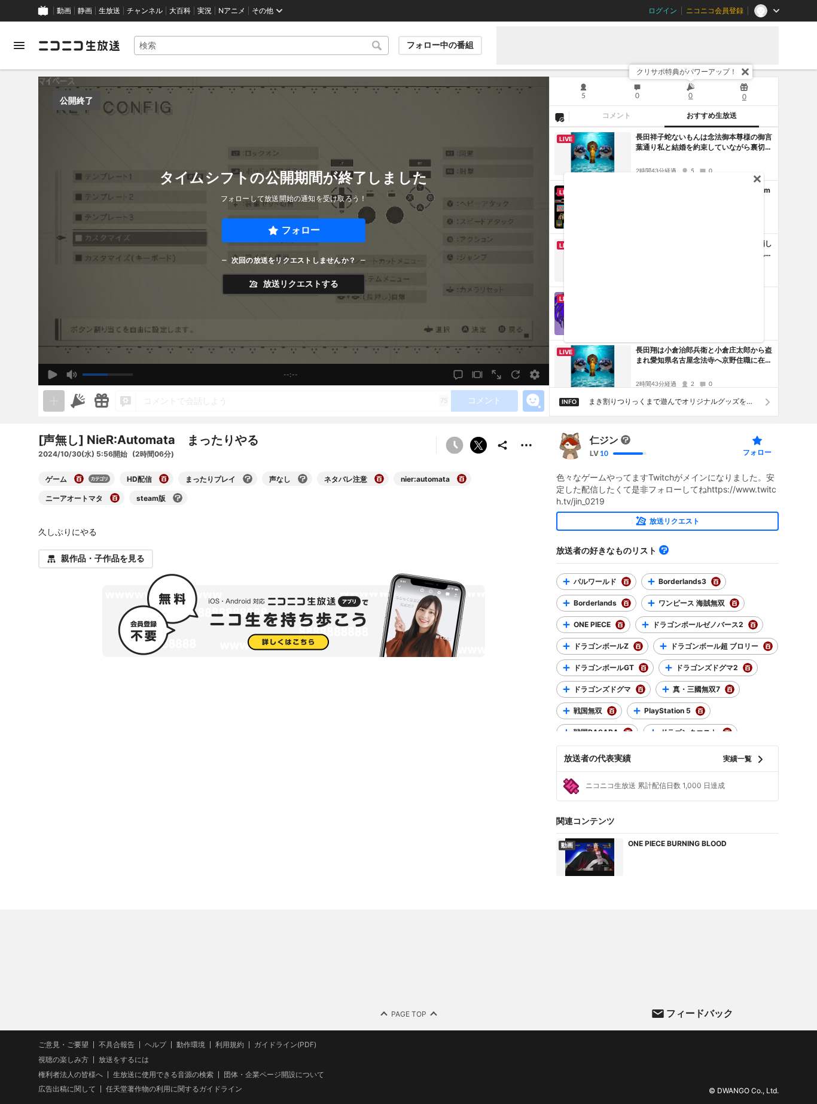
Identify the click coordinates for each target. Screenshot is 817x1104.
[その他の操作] (526, 445)
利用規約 (229, 1044)
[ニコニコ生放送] (79, 45)
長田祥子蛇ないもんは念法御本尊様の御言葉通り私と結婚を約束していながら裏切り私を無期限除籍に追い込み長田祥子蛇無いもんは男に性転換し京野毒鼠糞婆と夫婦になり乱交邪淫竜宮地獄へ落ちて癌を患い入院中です (704, 142)
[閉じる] (745, 72)
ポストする (478, 445)
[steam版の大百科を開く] (177, 498)
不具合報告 (117, 1044)
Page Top (408, 1013)
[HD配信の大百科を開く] (164, 478)
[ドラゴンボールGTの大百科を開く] (643, 668)
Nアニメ (231, 10)
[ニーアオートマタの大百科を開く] (115, 498)
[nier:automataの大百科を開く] (462, 478)
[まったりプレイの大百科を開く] (247, 478)
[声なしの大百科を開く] (302, 478)
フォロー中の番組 (440, 45)
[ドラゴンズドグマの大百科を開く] (640, 689)
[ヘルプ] (664, 550)
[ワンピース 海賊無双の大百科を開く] (734, 603)
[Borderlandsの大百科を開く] (626, 603)
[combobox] (261, 45)
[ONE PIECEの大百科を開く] (620, 624)
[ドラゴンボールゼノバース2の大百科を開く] (753, 624)
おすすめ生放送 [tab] (712, 115)
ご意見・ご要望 (63, 1044)
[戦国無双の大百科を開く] (612, 711)
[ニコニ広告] (78, 401)
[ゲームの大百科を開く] (79, 478)
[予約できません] (454, 445)
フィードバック (699, 1013)
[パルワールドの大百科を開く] (626, 581)
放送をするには (124, 1059)
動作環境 (190, 1044)
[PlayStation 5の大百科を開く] (700, 711)
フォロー (301, 230)
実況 (204, 10)
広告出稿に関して (67, 1089)
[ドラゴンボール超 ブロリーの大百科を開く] (768, 646)
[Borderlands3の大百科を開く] (716, 581)
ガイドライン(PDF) (285, 1044)
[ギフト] (101, 401)
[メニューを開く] (19, 45)
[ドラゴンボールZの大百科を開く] (638, 646)
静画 (85, 10)
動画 (64, 10)
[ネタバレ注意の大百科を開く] (379, 478)
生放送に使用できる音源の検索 (163, 1074)
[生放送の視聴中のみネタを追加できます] (54, 401)
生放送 (109, 10)
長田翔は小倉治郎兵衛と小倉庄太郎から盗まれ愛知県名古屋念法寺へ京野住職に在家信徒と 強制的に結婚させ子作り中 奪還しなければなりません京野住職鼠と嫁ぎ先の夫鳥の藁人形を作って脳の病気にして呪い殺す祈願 (704, 355)
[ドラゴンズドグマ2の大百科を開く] (747, 668)
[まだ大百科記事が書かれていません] (625, 440)
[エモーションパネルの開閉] (533, 401)
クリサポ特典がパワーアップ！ (686, 71)
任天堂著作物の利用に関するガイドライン (174, 1089)
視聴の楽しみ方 (63, 1059)
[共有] (502, 445)
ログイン (662, 10)
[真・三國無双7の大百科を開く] (729, 689)
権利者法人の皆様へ (70, 1074)
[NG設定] (559, 117)
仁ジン (604, 440)
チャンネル (145, 10)
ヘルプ (155, 1044)
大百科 (180, 10)
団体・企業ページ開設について (274, 1074)
